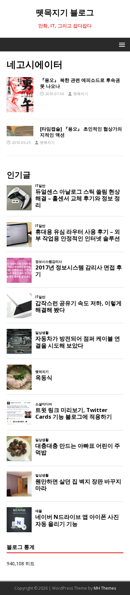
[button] (120, 44)
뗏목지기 (80, 93)
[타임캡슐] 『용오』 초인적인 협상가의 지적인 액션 (81, 132)
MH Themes (105, 588)
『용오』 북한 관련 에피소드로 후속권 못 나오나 (80, 83)
